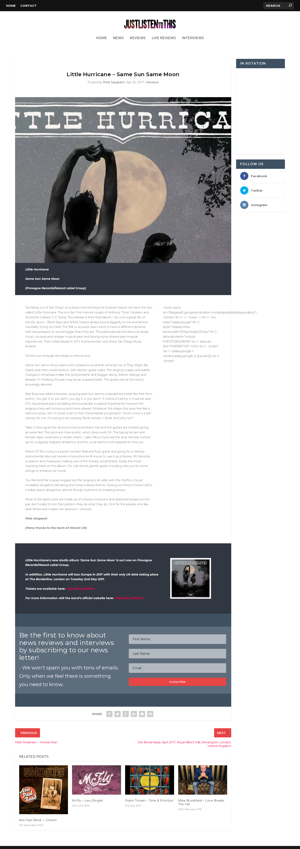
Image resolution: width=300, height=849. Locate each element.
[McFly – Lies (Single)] (96, 780)
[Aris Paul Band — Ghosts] (43, 789)
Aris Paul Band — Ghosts (38, 820)
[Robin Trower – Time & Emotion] (149, 780)
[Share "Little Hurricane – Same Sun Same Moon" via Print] (150, 714)
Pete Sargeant (113, 82)
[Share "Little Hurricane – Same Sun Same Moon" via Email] (142, 714)
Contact (28, 6)
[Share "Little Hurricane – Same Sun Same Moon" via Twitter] (117, 714)
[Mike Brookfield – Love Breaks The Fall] (202, 780)
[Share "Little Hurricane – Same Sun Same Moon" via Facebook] (109, 714)
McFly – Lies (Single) (87, 800)
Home (11, 6)
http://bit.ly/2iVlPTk (80, 589)
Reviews (138, 38)
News (118, 38)
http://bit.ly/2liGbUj (128, 598)
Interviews (193, 38)
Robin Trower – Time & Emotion (149, 800)
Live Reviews (164, 38)
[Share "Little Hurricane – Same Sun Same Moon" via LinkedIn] (134, 714)
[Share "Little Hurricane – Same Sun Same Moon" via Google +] (126, 714)
